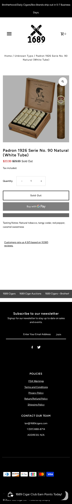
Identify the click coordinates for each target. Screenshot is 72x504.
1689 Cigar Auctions (30, 293)
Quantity (8, 181)
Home (8, 55)
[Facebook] (32, 348)
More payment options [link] (36, 215)
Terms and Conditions (36, 387)
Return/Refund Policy (36, 398)
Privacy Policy (36, 392)
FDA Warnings (36, 381)
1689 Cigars (9, 293)
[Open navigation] (9, 34)
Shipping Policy (36, 404)
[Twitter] (39, 348)
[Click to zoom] (63, 81)
